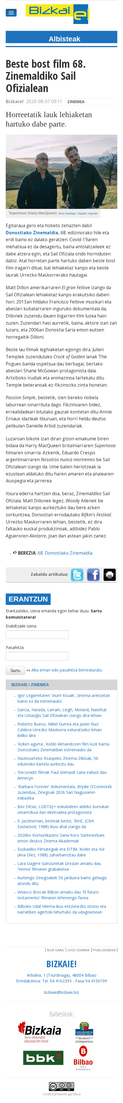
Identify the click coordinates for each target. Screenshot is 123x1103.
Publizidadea (104, 950)
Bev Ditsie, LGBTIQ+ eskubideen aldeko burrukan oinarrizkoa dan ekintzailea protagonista (63, 809)
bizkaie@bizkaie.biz (61, 992)
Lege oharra (78, 950)
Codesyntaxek (55, 1094)
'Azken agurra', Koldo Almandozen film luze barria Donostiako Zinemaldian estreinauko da (63, 746)
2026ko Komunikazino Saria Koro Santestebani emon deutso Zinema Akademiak (60, 838)
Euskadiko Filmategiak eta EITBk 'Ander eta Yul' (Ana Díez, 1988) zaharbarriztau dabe (61, 852)
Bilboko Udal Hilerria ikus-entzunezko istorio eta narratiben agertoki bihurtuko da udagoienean (61, 909)
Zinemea (76, 101)
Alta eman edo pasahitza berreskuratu (66, 670)
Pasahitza (15, 647)
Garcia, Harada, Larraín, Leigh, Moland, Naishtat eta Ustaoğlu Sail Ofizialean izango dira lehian (62, 712)
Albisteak (64, 39)
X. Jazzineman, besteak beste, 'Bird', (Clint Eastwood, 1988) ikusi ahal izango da (55, 823)
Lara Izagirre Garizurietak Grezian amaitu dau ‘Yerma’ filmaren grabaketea (59, 866)
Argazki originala (88, 213)
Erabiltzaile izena (21, 626)
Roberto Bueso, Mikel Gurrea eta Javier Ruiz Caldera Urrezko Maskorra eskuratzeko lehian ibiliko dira (59, 729)
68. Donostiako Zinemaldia (65, 553)
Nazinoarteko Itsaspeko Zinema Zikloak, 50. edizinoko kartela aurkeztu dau (58, 761)
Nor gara (55, 950)
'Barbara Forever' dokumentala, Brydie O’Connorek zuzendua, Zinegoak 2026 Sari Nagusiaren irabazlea (64, 792)
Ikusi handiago (67, 213)
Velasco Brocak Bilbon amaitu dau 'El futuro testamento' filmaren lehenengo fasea (58, 894)
